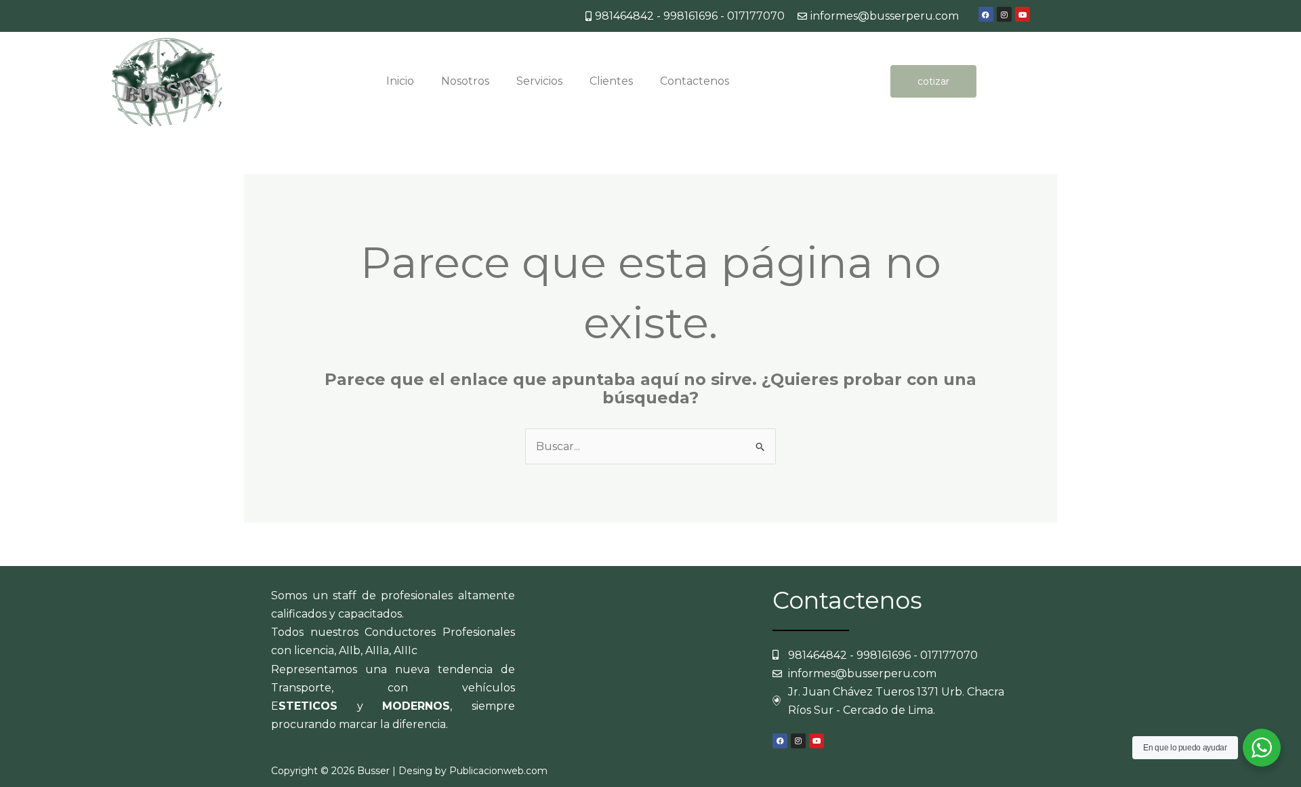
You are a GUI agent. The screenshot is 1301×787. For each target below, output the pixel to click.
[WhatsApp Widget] (1262, 748)
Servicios (539, 81)
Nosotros (465, 81)
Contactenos (694, 81)
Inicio (400, 81)
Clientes (611, 81)
